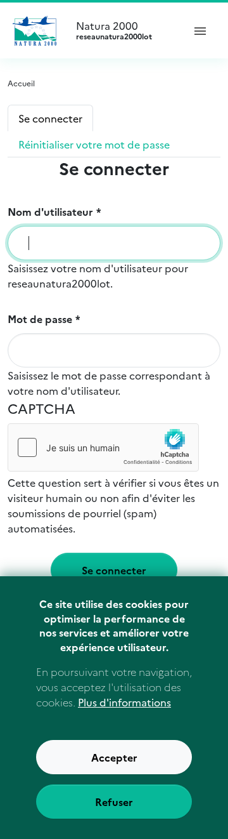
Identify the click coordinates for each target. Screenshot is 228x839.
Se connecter (50, 118)
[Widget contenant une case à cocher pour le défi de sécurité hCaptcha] (103, 447)
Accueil (21, 82)
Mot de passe (40, 319)
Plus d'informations (124, 702)
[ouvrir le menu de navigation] (200, 30)
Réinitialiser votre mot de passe (94, 144)
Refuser (114, 802)
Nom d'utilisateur (50, 211)
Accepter (114, 757)
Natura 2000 (114, 30)
